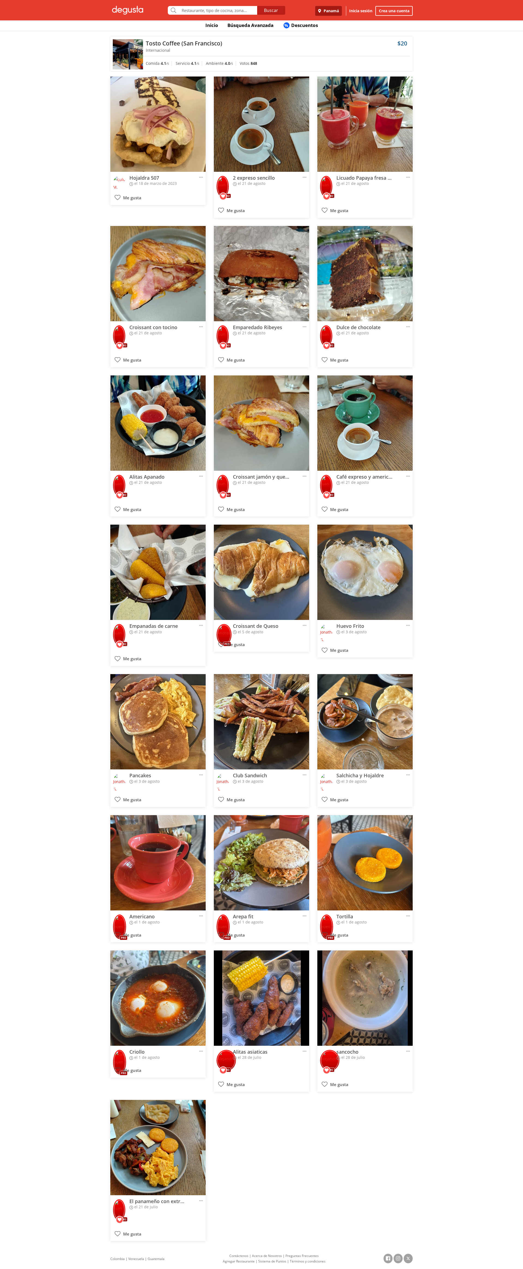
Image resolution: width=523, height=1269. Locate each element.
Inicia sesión (360, 10)
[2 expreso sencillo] (261, 124)
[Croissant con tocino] (158, 273)
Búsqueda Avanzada (250, 25)
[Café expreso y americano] (365, 423)
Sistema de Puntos (272, 1261)
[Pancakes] (158, 721)
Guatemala (156, 1258)
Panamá (331, 10)
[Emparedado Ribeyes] (261, 273)
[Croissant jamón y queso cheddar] (261, 423)
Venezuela (136, 1258)
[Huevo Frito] (365, 572)
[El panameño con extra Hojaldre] (158, 1147)
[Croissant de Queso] (261, 572)
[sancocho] (365, 998)
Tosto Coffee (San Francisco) (184, 43)
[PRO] (223, 183)
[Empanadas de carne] (158, 572)
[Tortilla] (365, 862)
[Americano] (158, 862)
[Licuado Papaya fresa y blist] (365, 124)
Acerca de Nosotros (267, 1255)
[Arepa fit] (261, 862)
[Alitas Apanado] (158, 423)
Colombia (117, 1258)
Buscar (271, 10)
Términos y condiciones (308, 1261)
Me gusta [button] (131, 198)
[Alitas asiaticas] (261, 998)
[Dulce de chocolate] (365, 273)
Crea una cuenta (394, 10)
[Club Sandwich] (261, 721)
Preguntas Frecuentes (302, 1255)
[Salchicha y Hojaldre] (365, 721)
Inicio (211, 25)
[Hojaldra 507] (158, 124)
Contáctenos (238, 1255)
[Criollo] (158, 998)
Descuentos (301, 25)
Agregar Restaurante (239, 1261)
